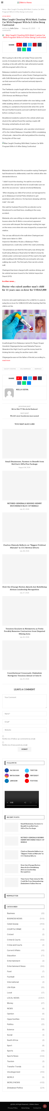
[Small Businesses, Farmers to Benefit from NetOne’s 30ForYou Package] (24, 444)
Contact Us (37, 1108)
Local (25, 993)
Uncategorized (25, 1072)
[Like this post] (20, 44)
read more (6, 360)
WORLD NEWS (25, 1082)
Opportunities (25, 1019)
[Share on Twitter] (30, 44)
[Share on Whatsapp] (24, 49)
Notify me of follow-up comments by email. (18, 739)
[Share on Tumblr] (40, 44)
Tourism (25, 1061)
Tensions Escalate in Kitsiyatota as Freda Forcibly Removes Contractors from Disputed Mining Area (24, 631)
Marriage (38, 369)
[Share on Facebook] (25, 44)
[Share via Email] (29, 49)
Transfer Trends (25, 1067)
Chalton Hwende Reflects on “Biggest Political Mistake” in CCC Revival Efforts (32, 853)
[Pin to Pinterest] (35, 44)
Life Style (25, 987)
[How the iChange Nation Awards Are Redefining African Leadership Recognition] (24, 569)
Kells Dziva (14, 28)
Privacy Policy (13, 1108)
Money (25, 1003)
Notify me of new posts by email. (15, 745)
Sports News (25, 1056)
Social (25, 1035)
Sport (25, 1045)
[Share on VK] (19, 49)
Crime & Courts (25, 940)
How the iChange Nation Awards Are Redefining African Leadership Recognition (30, 868)
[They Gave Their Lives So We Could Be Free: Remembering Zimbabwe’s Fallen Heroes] (11, 882)
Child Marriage (25, 369)
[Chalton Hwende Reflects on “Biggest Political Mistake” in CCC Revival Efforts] (24, 527)
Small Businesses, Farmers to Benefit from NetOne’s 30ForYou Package (32, 826)
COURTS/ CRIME (25, 929)
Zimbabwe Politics (25, 1088)
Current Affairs (25, 950)
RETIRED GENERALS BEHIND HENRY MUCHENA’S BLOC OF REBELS (32, 840)
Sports (25, 1051)
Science (25, 1030)
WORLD (25, 1077)
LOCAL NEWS (25, 998)
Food (25, 971)
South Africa (25, 1040)
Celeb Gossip (25, 924)
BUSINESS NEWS (25, 919)
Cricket (25, 934)
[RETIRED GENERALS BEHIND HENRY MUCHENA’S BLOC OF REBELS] (24, 485)
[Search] (47, 3)
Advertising (25, 1108)
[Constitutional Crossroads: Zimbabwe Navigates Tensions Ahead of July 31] (24, 655)
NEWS (25, 1008)
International (25, 982)
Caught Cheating (10, 369)
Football (25, 977)
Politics (25, 1024)
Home (4, 9)
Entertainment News (25, 966)
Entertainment (25, 961)
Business (25, 913)
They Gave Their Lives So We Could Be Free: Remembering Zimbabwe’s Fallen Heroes (32, 881)
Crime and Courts (25, 945)
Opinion (25, 1014)
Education (25, 956)
